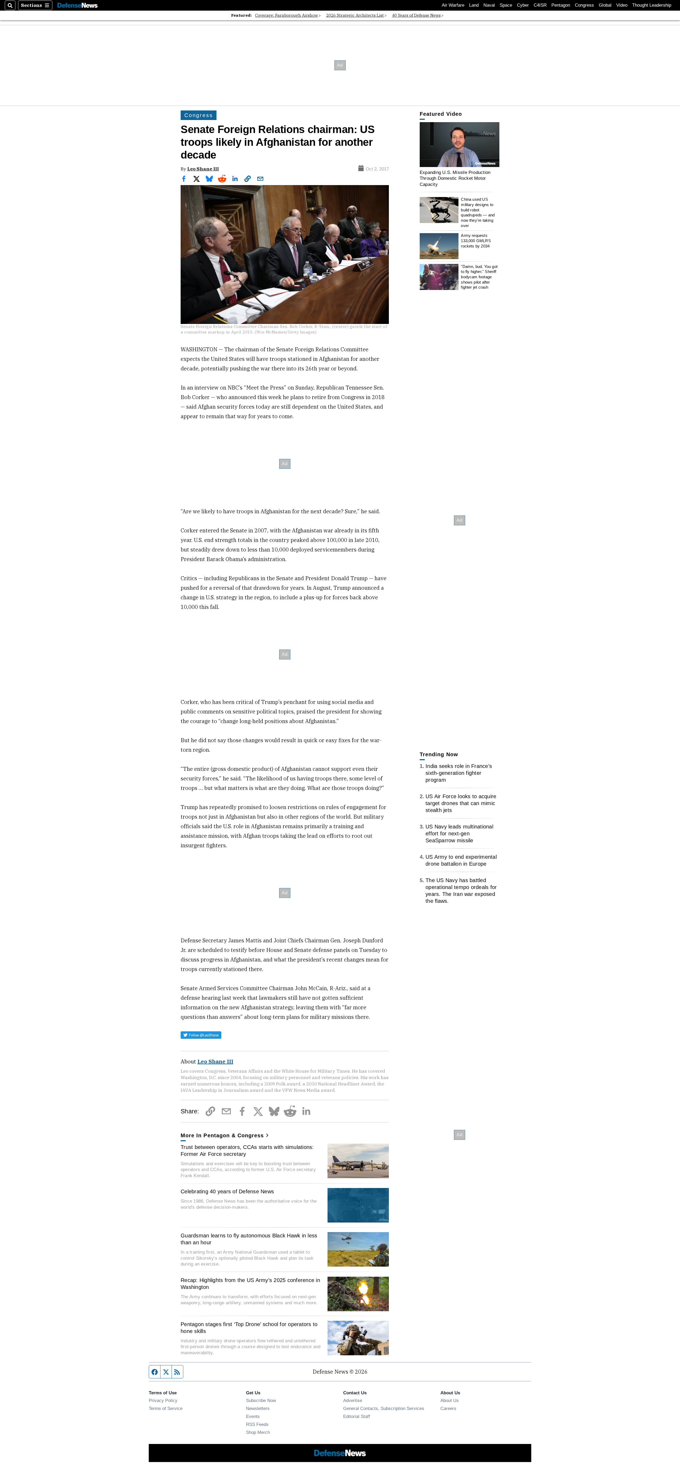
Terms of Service (165, 1408)
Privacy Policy (163, 1400)
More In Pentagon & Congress (222, 1135)
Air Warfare (453, 5)
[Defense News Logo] (77, 5)
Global (605, 5)
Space (506, 5)
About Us (449, 1400)
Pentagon (560, 5)
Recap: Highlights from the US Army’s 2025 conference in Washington (250, 1283)
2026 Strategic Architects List (355, 15)
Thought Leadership (651, 5)
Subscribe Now (261, 1400)
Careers (448, 1408)
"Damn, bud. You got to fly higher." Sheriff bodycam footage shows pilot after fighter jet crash (479, 277)
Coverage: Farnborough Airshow (286, 15)
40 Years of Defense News (416, 15)
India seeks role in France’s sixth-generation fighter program (459, 773)
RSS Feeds (257, 1424)
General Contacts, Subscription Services (383, 1408)
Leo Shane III (203, 169)
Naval (489, 5)
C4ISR (540, 5)
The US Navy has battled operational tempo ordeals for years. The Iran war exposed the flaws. (461, 890)
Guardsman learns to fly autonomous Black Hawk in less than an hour (249, 1239)
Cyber (523, 5)
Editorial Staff (356, 1416)
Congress (584, 5)
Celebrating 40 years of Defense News (227, 1191)
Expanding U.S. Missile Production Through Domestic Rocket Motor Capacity (455, 178)
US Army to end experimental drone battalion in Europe (461, 860)
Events (253, 1416)
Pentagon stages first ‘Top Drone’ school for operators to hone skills (249, 1327)
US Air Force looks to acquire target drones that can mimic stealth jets (461, 803)
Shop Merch (258, 1432)
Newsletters (258, 1408)
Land (474, 5)
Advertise (352, 1400)
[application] (459, 144)
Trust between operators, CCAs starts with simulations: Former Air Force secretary (247, 1150)
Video (621, 5)
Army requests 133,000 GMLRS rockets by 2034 (476, 240)
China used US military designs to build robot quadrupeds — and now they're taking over (478, 212)
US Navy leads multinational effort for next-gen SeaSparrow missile (459, 833)
